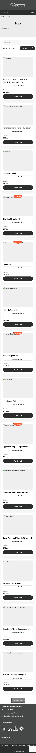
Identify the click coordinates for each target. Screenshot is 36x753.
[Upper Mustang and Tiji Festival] (18, 434)
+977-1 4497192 (7, 710)
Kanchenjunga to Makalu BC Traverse (17, 128)
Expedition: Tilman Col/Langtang (16, 629)
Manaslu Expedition (11, 310)
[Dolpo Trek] (18, 252)
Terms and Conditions (18, 751)
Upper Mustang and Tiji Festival (15, 447)
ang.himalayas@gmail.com (9, 713)
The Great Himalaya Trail (12, 219)
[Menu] (29, 12)
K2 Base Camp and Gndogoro (14, 674)
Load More (18, 700)
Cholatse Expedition (11, 173)
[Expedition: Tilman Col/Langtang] (18, 616)
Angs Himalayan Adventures (20, 745)
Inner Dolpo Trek (9, 401)
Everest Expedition (10, 355)
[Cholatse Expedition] (18, 160)
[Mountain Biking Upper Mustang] (18, 479)
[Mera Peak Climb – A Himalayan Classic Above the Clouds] (18, 67)
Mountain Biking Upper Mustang (15, 492)
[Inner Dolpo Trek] (18, 388)
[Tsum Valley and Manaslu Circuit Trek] (18, 525)
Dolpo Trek (7, 264)
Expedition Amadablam (12, 583)
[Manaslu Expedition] (18, 297)
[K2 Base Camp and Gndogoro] (18, 662)
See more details (17, 86)
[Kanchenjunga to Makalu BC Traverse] (18, 115)
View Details (18, 96)
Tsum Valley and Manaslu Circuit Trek (17, 538)
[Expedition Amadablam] (18, 570)
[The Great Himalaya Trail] (18, 206)
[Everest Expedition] (18, 343)
